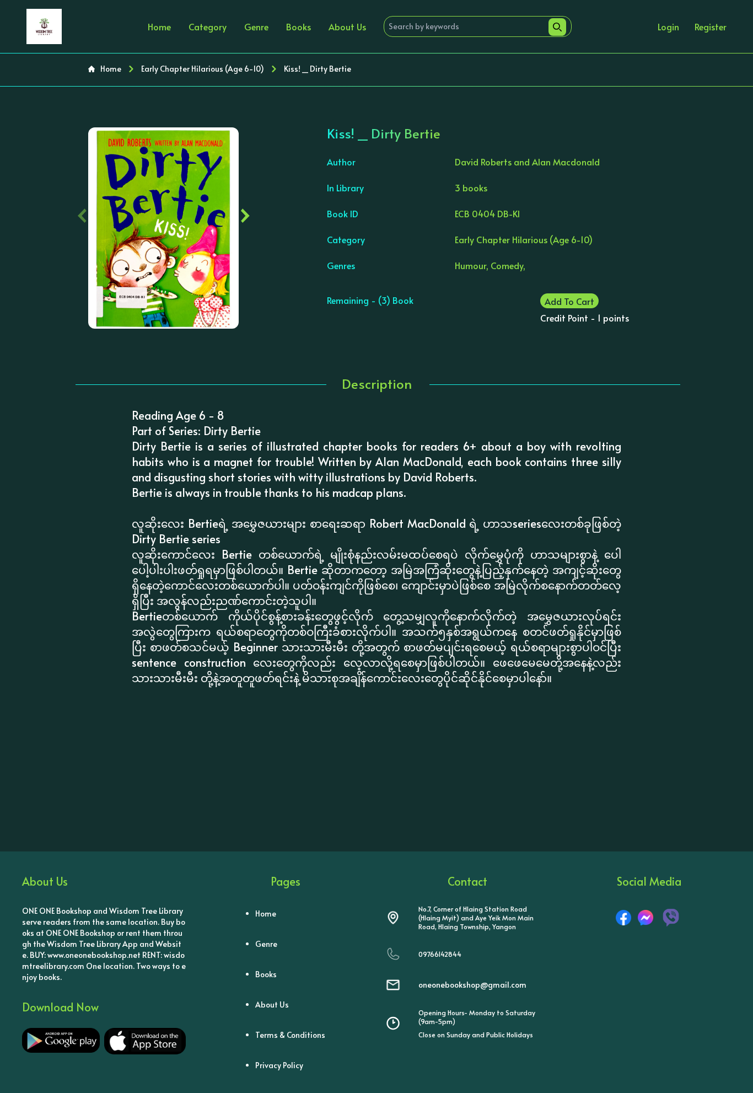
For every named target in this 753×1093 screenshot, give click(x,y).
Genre (256, 26)
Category (208, 26)
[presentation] (82, 213)
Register (711, 26)
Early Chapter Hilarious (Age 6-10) (202, 68)
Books (298, 26)
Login (668, 26)
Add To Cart (569, 301)
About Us (347, 26)
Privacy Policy (279, 1065)
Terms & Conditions (290, 1035)
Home (159, 26)
